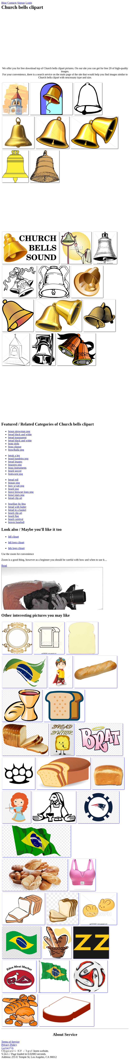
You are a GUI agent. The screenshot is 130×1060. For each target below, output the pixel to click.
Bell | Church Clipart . (13, 110)
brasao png (14, 482)
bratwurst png (15, 473)
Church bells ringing (13, 144)
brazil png (13, 488)
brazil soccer (14, 470)
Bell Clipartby (100, 259)
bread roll (13, 479)
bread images (15, 461)
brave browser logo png (21, 491)
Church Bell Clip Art (49, 293)
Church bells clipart (12, 361)
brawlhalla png (16, 449)
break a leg (14, 455)
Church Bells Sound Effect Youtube (20, 259)
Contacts (12, 2)
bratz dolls (13, 443)
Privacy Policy (9, 1044)
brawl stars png (16, 495)
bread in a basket (17, 509)
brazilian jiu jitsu (17, 503)
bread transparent (17, 437)
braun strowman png (19, 431)
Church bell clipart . (40, 178)
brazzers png (15, 464)
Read (4, 565)
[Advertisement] (65, 38)
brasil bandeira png (18, 458)
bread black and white (20, 434)
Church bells (90, 327)
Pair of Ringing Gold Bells (85, 144)
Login (29, 2)
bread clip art (15, 498)
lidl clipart (13, 536)
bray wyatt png (16, 485)
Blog (4, 2)
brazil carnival (15, 519)
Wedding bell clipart (13, 293)
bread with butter (17, 506)
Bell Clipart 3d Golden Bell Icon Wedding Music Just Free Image (86, 290)
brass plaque (14, 446)
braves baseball (16, 522)
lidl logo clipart (16, 542)
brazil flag (13, 516)
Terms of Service (10, 1041)
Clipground (17, 1050)
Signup (21, 2)
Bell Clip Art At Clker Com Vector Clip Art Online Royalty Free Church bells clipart (85, 106)
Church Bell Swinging (47, 144)
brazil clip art (15, 513)
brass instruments (17, 467)
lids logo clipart (16, 548)
